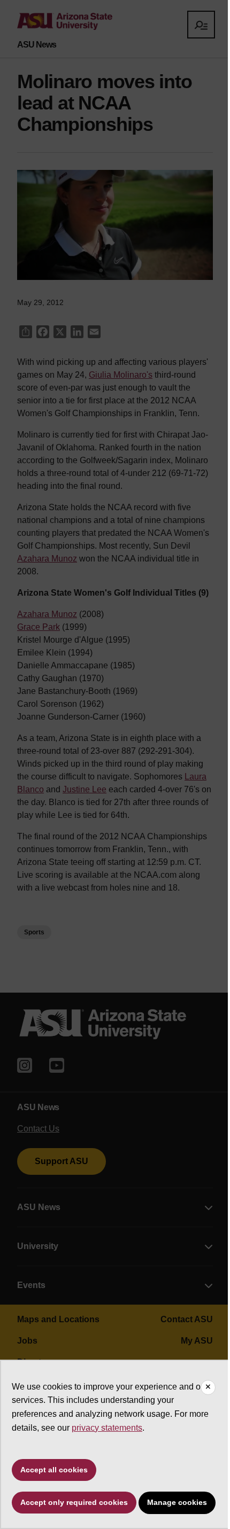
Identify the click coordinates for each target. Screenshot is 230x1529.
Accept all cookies (54, 1469)
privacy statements (107, 1427)
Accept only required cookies (74, 1502)
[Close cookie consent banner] (208, 1387)
